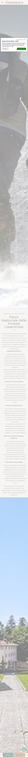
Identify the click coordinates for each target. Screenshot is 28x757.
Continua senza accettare (21, 39)
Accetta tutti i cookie (21, 48)
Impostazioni (5, 48)
